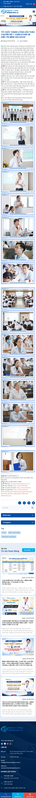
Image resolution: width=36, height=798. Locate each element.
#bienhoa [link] (11, 493)
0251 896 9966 (18, 6)
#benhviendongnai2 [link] (7, 492)
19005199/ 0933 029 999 (11, 778)
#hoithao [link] (25, 493)
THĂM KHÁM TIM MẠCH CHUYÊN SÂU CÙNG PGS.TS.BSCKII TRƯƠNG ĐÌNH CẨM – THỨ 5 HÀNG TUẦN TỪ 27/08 (18, 622)
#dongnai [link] (29, 492)
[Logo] (18, 729)
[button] (1, 24)
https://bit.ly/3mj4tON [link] (20, 490)
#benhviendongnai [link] (20, 492)
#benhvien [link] (4, 493)
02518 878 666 (14, 757)
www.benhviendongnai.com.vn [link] (20, 484)
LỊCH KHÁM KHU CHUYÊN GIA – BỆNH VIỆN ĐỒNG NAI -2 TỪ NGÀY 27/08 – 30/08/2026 (17, 582)
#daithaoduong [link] (6, 495)
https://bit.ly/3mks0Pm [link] (20, 486)
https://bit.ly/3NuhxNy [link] (24, 488)
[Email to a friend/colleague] (24, 502)
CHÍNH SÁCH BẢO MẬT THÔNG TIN (14, 788)
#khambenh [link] (18, 493)
